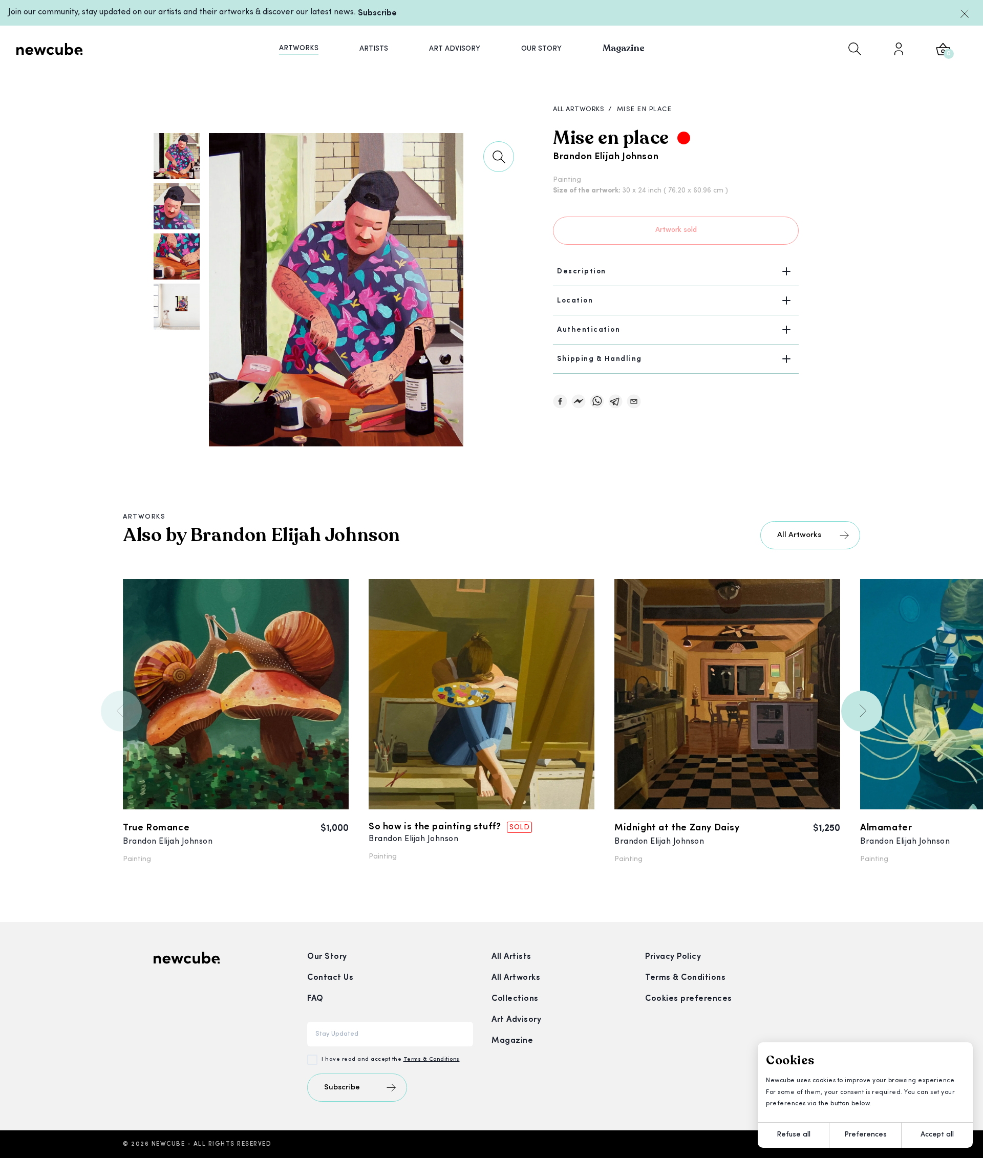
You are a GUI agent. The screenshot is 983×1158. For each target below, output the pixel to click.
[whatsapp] (597, 401)
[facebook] (560, 401)
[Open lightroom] (498, 156)
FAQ (315, 999)
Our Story (327, 957)
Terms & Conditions (431, 1059)
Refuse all (793, 1135)
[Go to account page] (898, 48)
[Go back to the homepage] (49, 48)
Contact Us (330, 978)
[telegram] (615, 401)
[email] (634, 401)
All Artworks (799, 535)
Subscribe (377, 13)
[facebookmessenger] (578, 401)
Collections (515, 999)
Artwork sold (676, 230)
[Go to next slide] (861, 711)
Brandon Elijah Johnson (605, 157)
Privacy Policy (673, 957)
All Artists (511, 957)
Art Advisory (516, 1020)
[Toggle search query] (854, 48)
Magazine (512, 1041)
